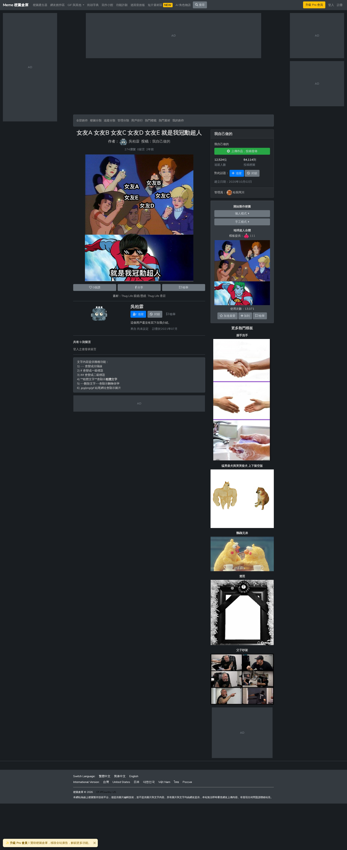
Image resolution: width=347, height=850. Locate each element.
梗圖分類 (96, 121)
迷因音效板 (137, 5)
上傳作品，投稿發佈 (243, 151)
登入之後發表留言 (84, 349)
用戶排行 (137, 121)
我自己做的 (161, 141)
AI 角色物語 (183, 5)
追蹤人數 (220, 165)
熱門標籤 (151, 121)
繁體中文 (104, 776)
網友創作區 (57, 5)
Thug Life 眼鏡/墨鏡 (133, 296)
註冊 (340, 5)
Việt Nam (164, 782)
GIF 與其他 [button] (75, 5)
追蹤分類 (109, 121)
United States (121, 782)
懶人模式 (241, 214)
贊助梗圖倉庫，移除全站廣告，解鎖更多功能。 (48, 843)
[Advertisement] (173, 86)
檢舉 (185, 287)
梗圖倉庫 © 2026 (83, 792)
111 (252, 236)
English (133, 776)
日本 (137, 782)
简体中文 (120, 776)
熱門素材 (164, 121)
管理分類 (123, 121)
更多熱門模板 (242, 328)
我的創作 (178, 121)
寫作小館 (107, 5)
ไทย (176, 782)
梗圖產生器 (40, 5)
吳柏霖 (134, 141)
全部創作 (82, 121)
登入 (331, 5)
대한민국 (149, 782)
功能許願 (122, 5)
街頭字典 (93, 5)
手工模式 (241, 222)
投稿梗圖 (249, 165)
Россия (187, 782)
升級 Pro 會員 (314, 5)
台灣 (106, 782)
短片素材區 (159, 5)
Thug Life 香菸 (157, 296)
